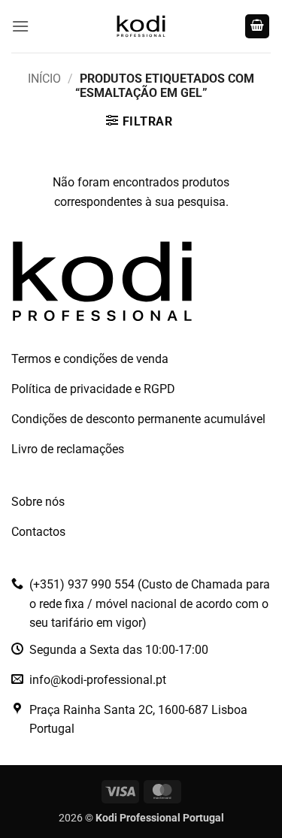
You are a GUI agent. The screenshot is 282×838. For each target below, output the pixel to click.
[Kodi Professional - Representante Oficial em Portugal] (141, 26)
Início (44, 78)
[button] (20, 26)
